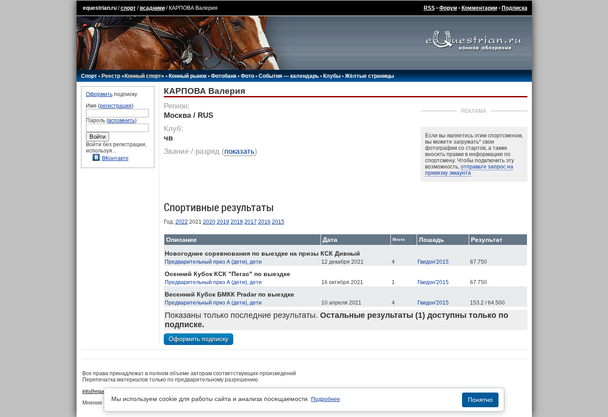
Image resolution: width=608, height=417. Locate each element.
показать (239, 151)
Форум (448, 8)
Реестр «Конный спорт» (132, 76)
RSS (429, 8)
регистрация (116, 106)
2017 (250, 222)
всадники (152, 8)
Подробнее (325, 399)
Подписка (514, 8)
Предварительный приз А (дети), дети (213, 262)
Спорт (89, 76)
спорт (128, 8)
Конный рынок (188, 76)
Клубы (331, 76)
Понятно (480, 399)
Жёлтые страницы (369, 76)
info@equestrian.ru (102, 391)
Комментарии (479, 8)
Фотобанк (223, 76)
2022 (181, 222)
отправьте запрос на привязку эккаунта (469, 170)
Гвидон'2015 (433, 262)
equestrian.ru (100, 8)
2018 (237, 222)
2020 (209, 222)
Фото (247, 76)
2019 (223, 222)
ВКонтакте (115, 158)
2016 (264, 222)
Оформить (99, 94)
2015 (278, 222)
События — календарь (289, 76)
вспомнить (121, 120)
